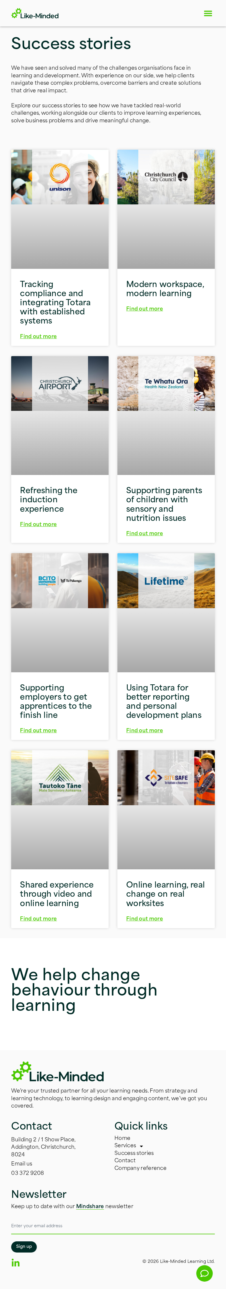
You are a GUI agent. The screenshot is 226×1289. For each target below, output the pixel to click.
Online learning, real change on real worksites (165, 895)
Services (125, 1145)
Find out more (38, 336)
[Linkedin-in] (15, 1263)
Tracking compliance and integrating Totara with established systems (55, 303)
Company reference (140, 1168)
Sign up (24, 1247)
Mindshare (90, 1206)
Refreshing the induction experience (48, 500)
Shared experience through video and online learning (57, 895)
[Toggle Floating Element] (204, 1273)
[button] (208, 13)
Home (122, 1138)
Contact (125, 1160)
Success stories (134, 1153)
